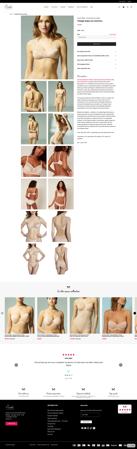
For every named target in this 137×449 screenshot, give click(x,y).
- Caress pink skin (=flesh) (93, 18)
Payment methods (52, 415)
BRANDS (46, 7)
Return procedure (52, 418)
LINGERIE (62, 7)
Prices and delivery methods (55, 413)
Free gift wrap (51, 423)
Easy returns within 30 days (85, 60)
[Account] (127, 7)
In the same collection (68, 291)
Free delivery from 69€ (83, 51)
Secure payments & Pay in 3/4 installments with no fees (93, 56)
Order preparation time (83, 68)
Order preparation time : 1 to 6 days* (57, 421)
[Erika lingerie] (8, 6)
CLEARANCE (54, 7)
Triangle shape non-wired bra (20, 14)
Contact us (9, 419)
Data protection (54, 444)
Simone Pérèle (81, 18)
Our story (50, 434)
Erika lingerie (12, 444)
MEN (91, 7)
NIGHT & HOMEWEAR (82, 7)
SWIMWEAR (71, 7)
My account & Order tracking (55, 410)
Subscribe (86, 421)
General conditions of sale (43, 444)
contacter (11, 423)
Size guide (113, 34)
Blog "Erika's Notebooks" (54, 429)
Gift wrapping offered (83, 64)
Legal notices (32, 444)
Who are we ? (51, 431)
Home (11, 14)
